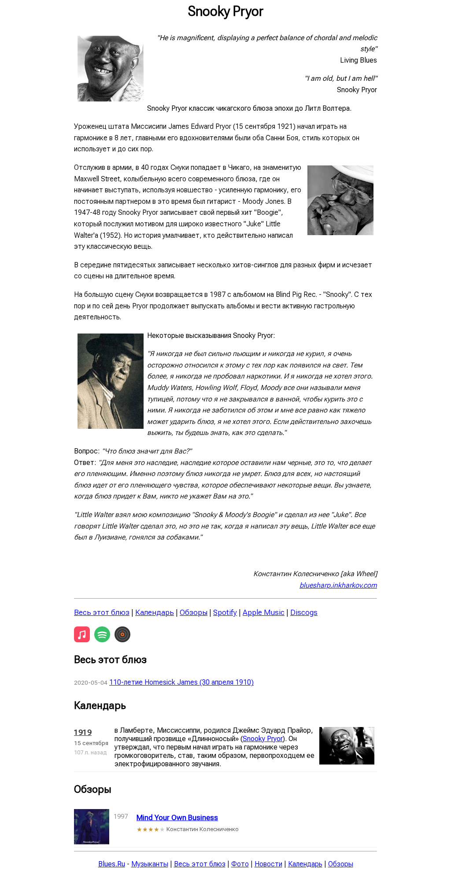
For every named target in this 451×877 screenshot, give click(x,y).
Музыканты (149, 864)
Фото (240, 864)
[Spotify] (102, 634)
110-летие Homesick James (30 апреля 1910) (181, 682)
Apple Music (264, 612)
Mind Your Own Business (177, 817)
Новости (268, 864)
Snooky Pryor (263, 739)
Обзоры (193, 612)
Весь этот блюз (101, 612)
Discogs (304, 612)
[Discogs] (122, 634)
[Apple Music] (82, 634)
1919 (83, 732)
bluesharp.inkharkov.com (338, 585)
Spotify (225, 612)
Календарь (154, 612)
